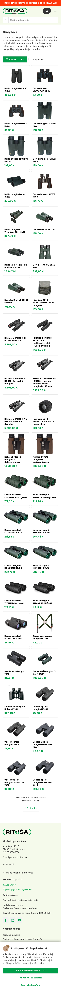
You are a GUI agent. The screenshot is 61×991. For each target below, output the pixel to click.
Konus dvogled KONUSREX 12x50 (13, 566)
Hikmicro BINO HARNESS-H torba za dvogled (43, 303)
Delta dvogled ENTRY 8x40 (15, 124)
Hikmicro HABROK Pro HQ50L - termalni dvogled (15, 381)
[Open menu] (55, 11)
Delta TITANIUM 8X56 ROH (44, 266)
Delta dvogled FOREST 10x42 (44, 124)
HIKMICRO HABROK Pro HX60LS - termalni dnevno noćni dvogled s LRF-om (44, 382)
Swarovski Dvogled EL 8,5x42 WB (44, 672)
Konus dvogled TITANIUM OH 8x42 (42, 602)
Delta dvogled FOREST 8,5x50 (16, 160)
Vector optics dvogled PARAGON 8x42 (42, 782)
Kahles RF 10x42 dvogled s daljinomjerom (12, 459)
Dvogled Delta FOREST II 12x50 (16, 301)
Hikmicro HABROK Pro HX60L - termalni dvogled (15, 422)
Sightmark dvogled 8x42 (14, 672)
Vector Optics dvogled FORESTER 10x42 (42, 744)
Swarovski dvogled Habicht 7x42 (14, 708)
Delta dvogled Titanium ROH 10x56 (14, 230)
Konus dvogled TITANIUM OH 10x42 (14, 602)
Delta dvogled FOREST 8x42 (44, 160)
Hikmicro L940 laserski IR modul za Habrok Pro (43, 422)
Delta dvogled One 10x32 (14, 195)
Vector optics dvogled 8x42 (11, 743)
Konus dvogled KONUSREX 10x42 (13, 531)
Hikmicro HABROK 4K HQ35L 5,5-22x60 (15, 339)
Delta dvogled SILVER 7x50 (44, 195)
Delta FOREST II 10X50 (44, 229)
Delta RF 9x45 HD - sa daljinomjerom (15, 266)
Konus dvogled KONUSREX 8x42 (41, 566)
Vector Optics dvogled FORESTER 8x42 (14, 782)
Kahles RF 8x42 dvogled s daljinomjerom (41, 459)
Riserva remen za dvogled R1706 (42, 637)
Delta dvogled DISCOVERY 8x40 (41, 89)
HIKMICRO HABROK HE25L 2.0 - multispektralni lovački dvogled (42, 342)
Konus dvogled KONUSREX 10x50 (41, 531)
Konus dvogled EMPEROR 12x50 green (44, 496)
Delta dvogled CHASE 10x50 (15, 89)
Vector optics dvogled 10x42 (40, 708)
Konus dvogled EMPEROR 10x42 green (16, 496)
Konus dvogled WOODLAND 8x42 (13, 637)
